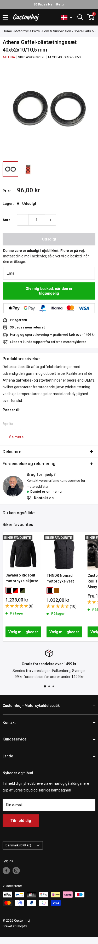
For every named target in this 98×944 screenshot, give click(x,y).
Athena (9, 57)
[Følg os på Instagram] (16, 870)
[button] (17, 606)
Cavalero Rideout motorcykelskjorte (21, 578)
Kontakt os (44, 498)
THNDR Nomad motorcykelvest (60, 578)
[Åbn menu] (5, 17)
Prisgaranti (18, 320)
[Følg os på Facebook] (6, 870)
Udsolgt (49, 239)
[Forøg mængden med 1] (50, 219)
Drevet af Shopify (15, 926)
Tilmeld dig (20, 820)
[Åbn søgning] (80, 17)
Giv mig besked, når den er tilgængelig (49, 291)
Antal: (8, 220)
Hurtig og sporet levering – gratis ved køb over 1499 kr (52, 335)
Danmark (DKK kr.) (18, 845)
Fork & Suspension (56, 31)
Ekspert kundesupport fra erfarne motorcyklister (48, 342)
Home (7, 31)
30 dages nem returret (27, 327)
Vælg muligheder (23, 632)
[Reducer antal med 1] (22, 219)
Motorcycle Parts (27, 31)
